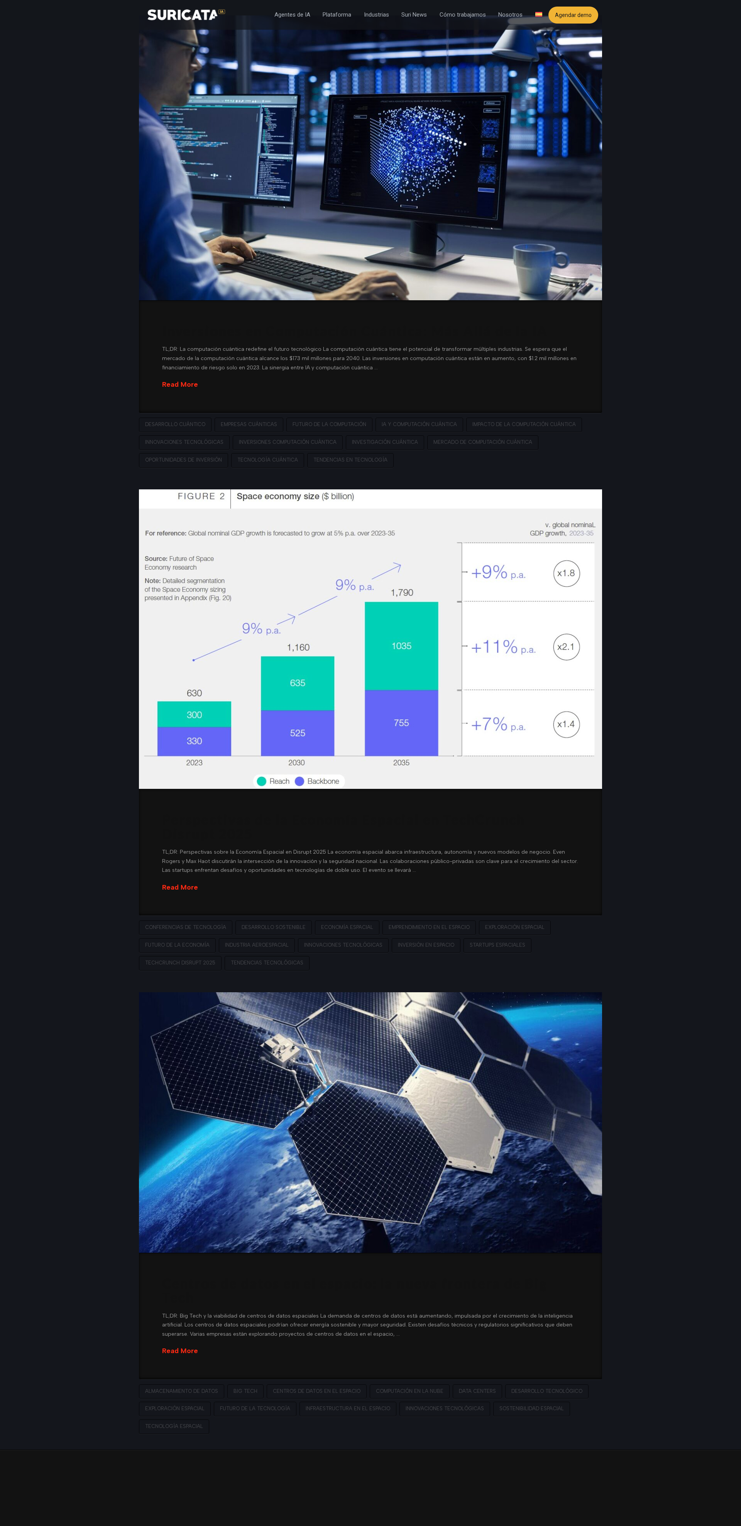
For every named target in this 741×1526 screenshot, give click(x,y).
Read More (180, 384)
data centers (477, 1391)
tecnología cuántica (267, 460)
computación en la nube (409, 1391)
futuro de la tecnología (255, 1408)
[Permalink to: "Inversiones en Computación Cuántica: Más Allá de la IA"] (370, 157)
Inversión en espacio (426, 945)
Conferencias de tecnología (185, 927)
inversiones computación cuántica (288, 442)
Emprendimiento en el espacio (429, 927)
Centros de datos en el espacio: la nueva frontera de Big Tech (355, 1290)
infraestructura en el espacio (348, 1408)
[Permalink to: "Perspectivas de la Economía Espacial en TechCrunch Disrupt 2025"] (370, 639)
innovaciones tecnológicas (184, 442)
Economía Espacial (347, 927)
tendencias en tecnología (350, 460)
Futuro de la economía (177, 945)
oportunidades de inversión (183, 460)
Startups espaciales (497, 945)
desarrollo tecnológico (546, 1391)
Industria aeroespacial (257, 945)
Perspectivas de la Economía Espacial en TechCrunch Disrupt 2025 (343, 826)
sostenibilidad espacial (531, 1408)
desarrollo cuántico (175, 424)
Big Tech (245, 1391)
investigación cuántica (385, 442)
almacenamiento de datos (181, 1391)
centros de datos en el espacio (316, 1391)
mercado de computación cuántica (482, 442)
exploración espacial (515, 927)
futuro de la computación (329, 424)
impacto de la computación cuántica (524, 424)
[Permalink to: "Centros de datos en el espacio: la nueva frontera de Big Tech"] (370, 1122)
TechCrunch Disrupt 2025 (180, 963)
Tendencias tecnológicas (267, 963)
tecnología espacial (174, 1426)
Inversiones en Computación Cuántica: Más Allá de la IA (355, 331)
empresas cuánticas (249, 424)
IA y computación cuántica (419, 424)
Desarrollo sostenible (274, 927)
